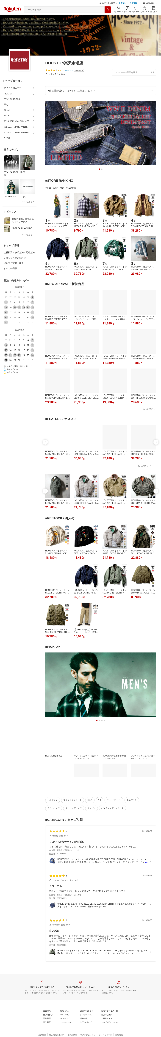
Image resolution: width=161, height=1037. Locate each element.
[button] (150, 3)
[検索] (108, 9)
